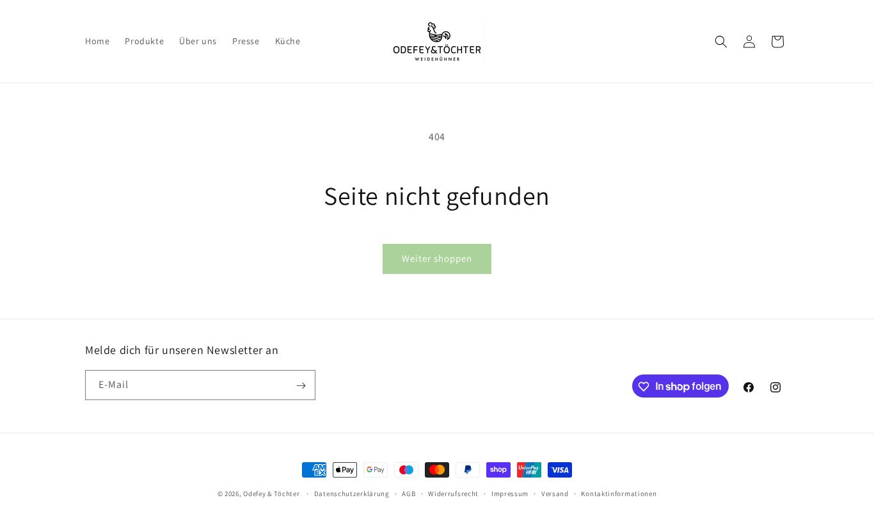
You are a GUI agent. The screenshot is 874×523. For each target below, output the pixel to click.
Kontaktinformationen (618, 492)
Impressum (509, 492)
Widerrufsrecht (453, 492)
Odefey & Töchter (271, 493)
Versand (555, 492)
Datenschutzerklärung (352, 492)
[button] (721, 42)
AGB (408, 492)
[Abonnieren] (301, 386)
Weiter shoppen (437, 258)
